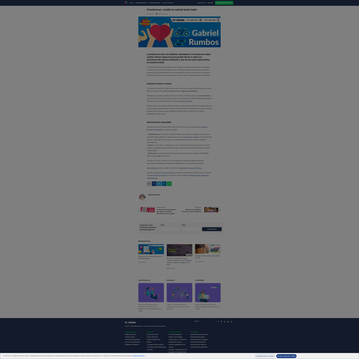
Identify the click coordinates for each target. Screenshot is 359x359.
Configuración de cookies (265, 356)
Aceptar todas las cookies (286, 356)
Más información (139, 356)
